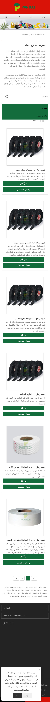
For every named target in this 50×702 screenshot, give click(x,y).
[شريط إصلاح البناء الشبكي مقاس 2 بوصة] (25, 220)
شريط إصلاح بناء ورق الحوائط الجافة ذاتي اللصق (26, 540)
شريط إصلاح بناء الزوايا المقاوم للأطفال (30, 318)
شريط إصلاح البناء (28, 34)
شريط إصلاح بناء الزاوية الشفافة (32, 394)
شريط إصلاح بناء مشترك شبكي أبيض (30, 170)
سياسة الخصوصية (21, 690)
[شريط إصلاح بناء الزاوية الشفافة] (25, 372)
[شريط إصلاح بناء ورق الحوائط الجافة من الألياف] (25, 445)
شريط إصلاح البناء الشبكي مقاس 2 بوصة (29, 243)
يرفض (26, 695)
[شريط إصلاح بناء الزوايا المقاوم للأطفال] (25, 296)
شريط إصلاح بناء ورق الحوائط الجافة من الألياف (26, 467)
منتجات (38, 34)
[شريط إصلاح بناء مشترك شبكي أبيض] (25, 147)
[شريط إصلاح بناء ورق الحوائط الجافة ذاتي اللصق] (25, 518)
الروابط (42, 694)
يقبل (17, 695)
